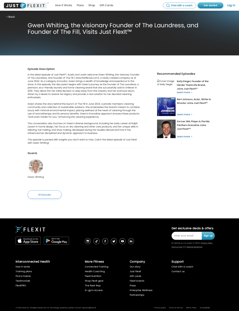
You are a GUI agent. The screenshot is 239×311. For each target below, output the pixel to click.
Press (133, 285)
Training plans (24, 271)
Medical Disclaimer (195, 247)
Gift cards (135, 276)
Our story (135, 266)
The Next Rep (92, 285)
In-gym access (94, 290)
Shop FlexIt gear (94, 280)
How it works (23, 266)
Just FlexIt (135, 271)
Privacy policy (160, 307)
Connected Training (96, 266)
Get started (210, 5)
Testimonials (23, 280)
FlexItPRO (21, 285)
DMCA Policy (191, 307)
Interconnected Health (33, 261)
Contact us (178, 271)
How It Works (63, 5)
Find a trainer (23, 276)
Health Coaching (95, 271)
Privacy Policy (207, 243)
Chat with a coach (182, 266)
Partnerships (137, 295)
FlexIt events (137, 280)
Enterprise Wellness (141, 290)
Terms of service (176, 307)
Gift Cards (106, 5)
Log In (231, 5)
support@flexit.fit (89, 307)
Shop (91, 5)
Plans (80, 5)
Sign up (208, 235)
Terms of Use (177, 247)
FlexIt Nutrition (93, 276)
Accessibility (205, 307)
